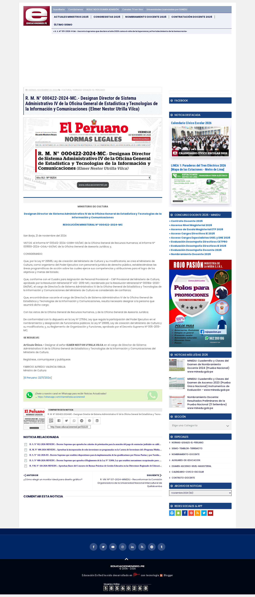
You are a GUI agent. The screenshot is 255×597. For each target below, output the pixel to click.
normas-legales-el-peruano (89, 89)
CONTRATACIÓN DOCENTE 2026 (191, 16)
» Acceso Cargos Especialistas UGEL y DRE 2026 (199, 237)
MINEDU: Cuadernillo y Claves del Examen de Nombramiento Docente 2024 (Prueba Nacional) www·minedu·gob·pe (208, 366)
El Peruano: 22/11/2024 (37, 377)
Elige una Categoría (184, 425)
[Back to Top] (126, 559)
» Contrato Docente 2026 (186, 221)
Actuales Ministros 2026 (71, 16)
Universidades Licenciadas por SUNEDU (167, 9)
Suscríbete (59, 9)
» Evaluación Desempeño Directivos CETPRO (198, 241)
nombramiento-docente (185, 454)
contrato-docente (183, 477)
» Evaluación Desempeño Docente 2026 (195, 250)
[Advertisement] (127, 60)
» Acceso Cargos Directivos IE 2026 (192, 233)
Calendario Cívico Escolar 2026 (191, 123)
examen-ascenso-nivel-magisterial (191, 466)
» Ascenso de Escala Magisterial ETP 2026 (196, 229)
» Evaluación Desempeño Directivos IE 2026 (197, 246)
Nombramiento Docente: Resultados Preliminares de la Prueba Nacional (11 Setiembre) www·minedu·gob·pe (207, 402)
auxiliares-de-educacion (186, 460)
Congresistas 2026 (107, 16)
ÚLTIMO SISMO (63, 24)
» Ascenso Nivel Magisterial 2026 (190, 225)
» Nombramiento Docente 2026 (190, 254)
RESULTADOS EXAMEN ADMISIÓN (103, 9)
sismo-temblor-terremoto (187, 448)
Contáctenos (75, 9)
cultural (66, 89)
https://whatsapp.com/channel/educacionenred (61, 397)
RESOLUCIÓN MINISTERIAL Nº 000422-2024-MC (93, 224)
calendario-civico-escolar (188, 471)
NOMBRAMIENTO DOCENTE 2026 (145, 16)
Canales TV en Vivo (132, 9)
